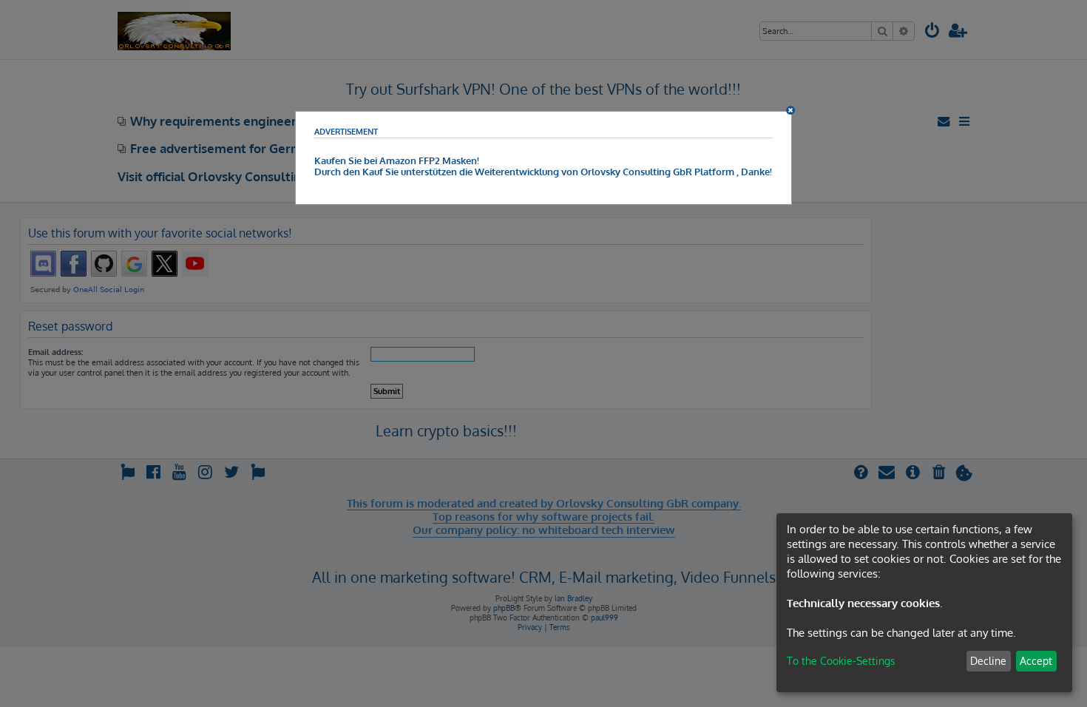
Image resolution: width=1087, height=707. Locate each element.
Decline (988, 660)
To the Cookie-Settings (841, 660)
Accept (1036, 660)
